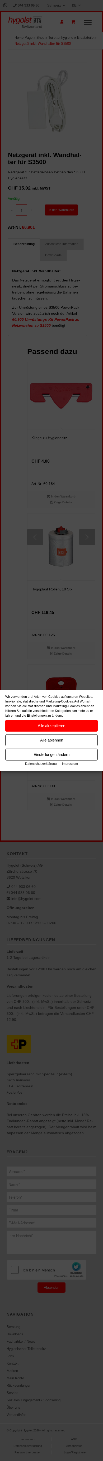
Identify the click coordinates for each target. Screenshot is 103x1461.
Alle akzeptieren (51, 725)
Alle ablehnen (51, 740)
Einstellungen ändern (51, 754)
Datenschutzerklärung (41, 764)
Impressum (70, 764)
